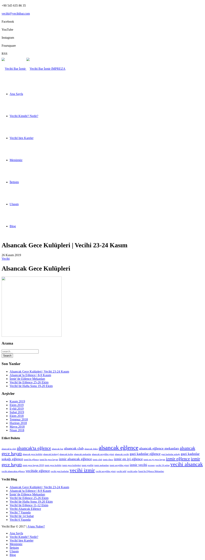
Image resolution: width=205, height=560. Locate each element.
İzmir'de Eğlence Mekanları (151, 471)
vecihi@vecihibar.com (16, 13)
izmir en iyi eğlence (128, 459)
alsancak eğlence (118, 447)
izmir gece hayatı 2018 (33, 465)
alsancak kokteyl (51, 454)
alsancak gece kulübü (32, 454)
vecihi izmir (82, 470)
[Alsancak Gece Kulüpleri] (32, 335)
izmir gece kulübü (53, 465)
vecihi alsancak (186, 464)
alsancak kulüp (66, 454)
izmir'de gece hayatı (49, 459)
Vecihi (6, 258)
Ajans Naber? (36, 526)
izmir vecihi (138, 465)
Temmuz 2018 (19, 419)
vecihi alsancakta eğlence (13, 471)
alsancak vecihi (122, 454)
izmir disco (108, 459)
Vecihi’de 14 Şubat (22, 516)
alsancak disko (91, 449)
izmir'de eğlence (31, 459)
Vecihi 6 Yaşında (20, 519)
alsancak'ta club (9, 449)
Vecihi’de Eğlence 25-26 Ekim (29, 382)
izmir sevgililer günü (119, 465)
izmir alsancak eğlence (75, 459)
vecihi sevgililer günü (106, 471)
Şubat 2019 (17, 412)
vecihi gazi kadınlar (60, 471)
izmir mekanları (101, 465)
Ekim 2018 (17, 415)
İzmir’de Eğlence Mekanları (27, 378)
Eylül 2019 (17, 408)
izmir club (97, 459)
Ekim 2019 (17, 405)
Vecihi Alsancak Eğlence (25, 508)
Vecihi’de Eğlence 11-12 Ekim (29, 505)
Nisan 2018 (17, 430)
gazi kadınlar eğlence (145, 454)
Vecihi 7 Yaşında (20, 512)
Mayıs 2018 (17, 426)
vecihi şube (132, 471)
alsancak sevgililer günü (103, 454)
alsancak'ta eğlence (34, 448)
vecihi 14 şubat (163, 465)
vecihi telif (121, 471)
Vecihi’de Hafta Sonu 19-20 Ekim (31, 386)
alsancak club (74, 448)
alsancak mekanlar (82, 454)
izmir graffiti (87, 465)
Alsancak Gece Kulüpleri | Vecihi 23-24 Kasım (39, 371)
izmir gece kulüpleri (71, 465)
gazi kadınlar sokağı (170, 454)
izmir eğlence (178, 458)
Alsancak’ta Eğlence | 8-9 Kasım (30, 375)
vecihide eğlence (38, 471)
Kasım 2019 (17, 401)
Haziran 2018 (18, 423)
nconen (151, 465)
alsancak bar (57, 449)
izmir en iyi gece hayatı (154, 459)
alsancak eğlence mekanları (159, 448)
